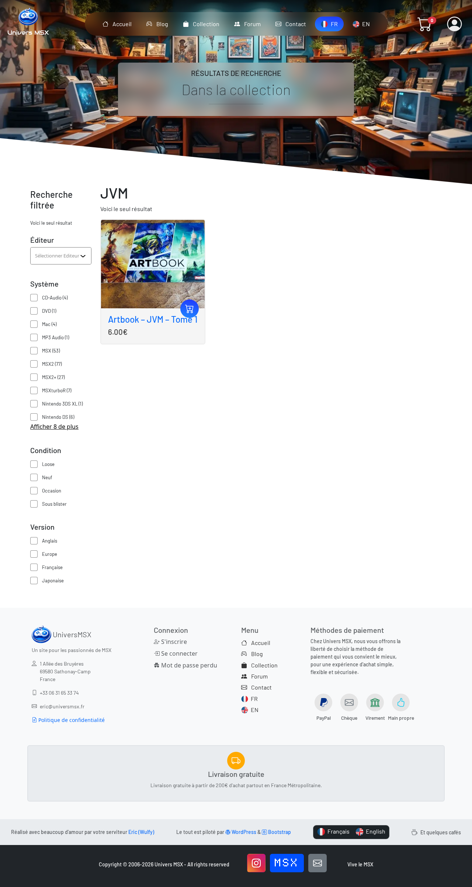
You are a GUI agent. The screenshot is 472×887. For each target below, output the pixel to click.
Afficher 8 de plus (54, 427)
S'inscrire (173, 642)
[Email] (317, 863)
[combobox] (57, 255)
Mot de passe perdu (187, 665)
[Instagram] (256, 863)
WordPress (243, 832)
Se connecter (179, 653)
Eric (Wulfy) (141, 832)
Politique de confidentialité (71, 719)
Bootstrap (279, 832)
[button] (424, 24)
